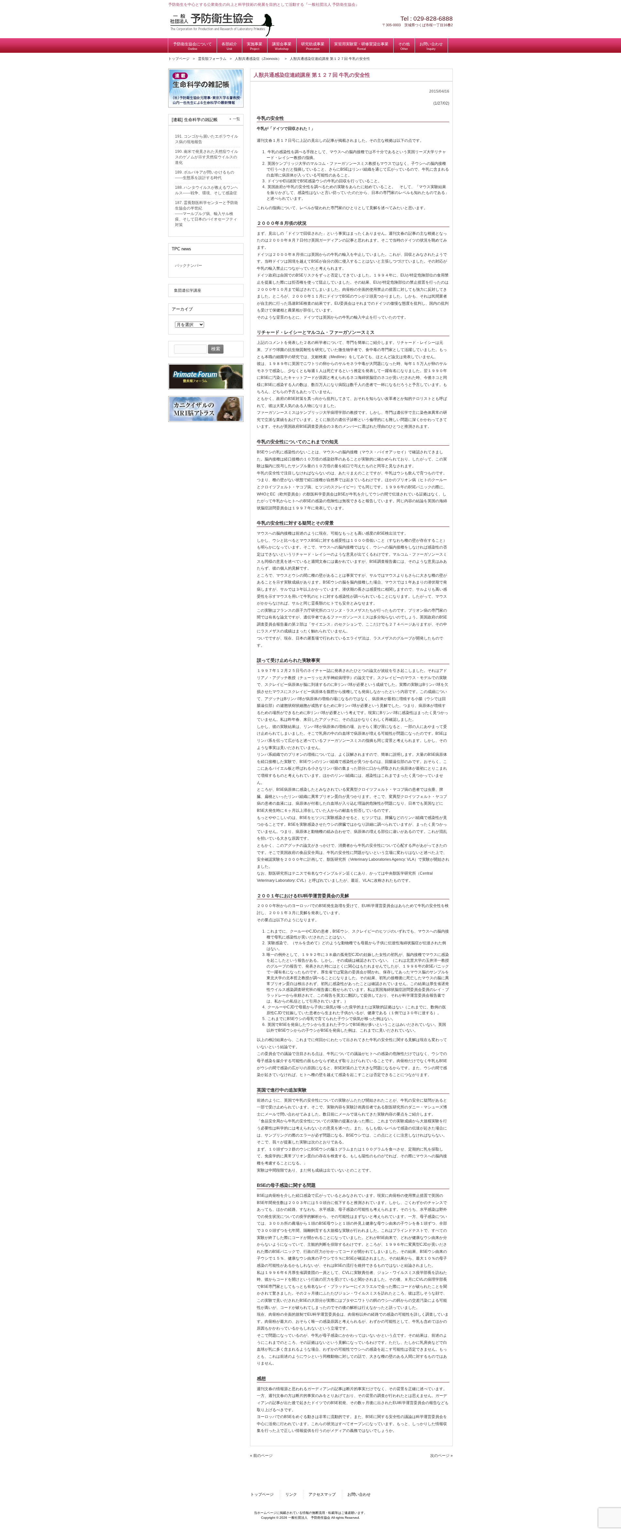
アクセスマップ (322, 1494)
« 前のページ (261, 1455)
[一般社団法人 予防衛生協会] (222, 35)
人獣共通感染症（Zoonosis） (258, 59)
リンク (291, 1494)
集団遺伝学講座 (187, 290)
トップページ (179, 59)
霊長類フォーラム (212, 59)
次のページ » (441, 1455)
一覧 (236, 119)
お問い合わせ (359, 1494)
